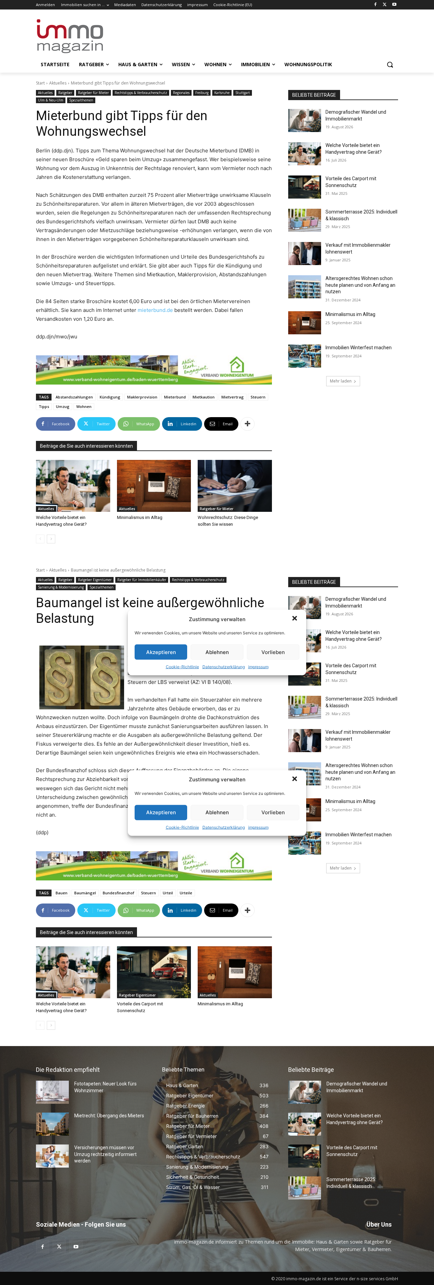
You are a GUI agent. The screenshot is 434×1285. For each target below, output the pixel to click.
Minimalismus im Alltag (140, 517)
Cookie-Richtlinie (182, 666)
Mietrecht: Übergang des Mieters (109, 1115)
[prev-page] (40, 539)
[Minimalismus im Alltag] (154, 486)
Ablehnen (217, 652)
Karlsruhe (222, 92)
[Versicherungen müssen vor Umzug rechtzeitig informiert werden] (52, 1156)
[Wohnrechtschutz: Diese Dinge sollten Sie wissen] (235, 486)
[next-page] (51, 539)
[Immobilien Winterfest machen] (304, 356)
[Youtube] (394, 5)
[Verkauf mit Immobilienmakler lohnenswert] (304, 253)
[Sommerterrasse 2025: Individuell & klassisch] (304, 220)
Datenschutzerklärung (223, 666)
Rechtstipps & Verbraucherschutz (141, 92)
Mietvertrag (232, 396)
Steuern (258, 396)
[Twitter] (385, 5)
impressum (258, 666)
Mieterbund (175, 396)
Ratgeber (65, 92)
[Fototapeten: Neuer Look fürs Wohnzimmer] (52, 1092)
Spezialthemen (81, 100)
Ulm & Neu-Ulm (50, 100)
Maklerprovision (142, 396)
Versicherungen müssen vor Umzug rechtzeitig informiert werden (105, 1154)
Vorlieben (273, 652)
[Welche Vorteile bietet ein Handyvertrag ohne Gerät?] (73, 486)
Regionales (181, 92)
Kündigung (110, 396)
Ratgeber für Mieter (93, 92)
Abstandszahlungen (74, 396)
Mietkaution (204, 396)
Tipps (44, 406)
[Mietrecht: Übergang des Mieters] (52, 1124)
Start (40, 83)
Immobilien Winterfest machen (359, 347)
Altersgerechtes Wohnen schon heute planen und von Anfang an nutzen (360, 285)
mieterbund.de (155, 310)
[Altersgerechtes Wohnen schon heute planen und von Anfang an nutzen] (304, 286)
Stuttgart (242, 92)
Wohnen (84, 406)
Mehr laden (341, 381)
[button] (295, 619)
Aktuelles (57, 83)
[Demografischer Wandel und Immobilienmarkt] (304, 120)
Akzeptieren (161, 652)
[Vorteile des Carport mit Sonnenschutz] (304, 187)
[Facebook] (375, 5)
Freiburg (202, 92)
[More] (247, 424)
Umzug (63, 406)
